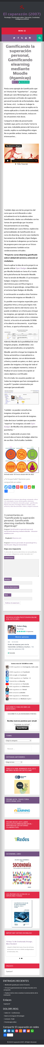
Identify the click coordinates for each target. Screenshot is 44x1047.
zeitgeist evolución (32, 506)
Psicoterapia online (10, 1022)
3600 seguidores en (19, 686)
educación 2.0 (8, 503)
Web (6, 595)
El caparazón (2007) (22, 14)
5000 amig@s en (18, 675)
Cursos (16, 501)
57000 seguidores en (19, 678)
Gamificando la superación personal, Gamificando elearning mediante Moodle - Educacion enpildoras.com (20, 531)
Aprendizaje (23, 499)
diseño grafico (23, 501)
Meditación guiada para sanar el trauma (17, 985)
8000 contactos (17, 693)
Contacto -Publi (9, 1019)
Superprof (9, 971)
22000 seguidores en (19, 672)
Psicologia (18, 504)
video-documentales (16, 506)
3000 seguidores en (19, 696)
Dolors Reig (25, 82)
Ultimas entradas (26, 504)
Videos (25, 506)
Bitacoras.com (16, 538)
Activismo (16, 499)
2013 (11, 499)
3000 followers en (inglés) (20, 699)
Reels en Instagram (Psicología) (14, 1016)
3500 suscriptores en (19, 684)
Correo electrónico (12, 587)
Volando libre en (17, 681)
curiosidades (10, 501)
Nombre (8, 579)
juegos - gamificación (31, 503)
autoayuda (30, 499)
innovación (22, 503)
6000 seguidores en (18, 689)
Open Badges (21, 268)
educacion (31, 501)
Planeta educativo (9, 504)
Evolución (15, 503)
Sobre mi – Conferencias (12, 1013)
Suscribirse (22, 728)
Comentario (9, 557)
